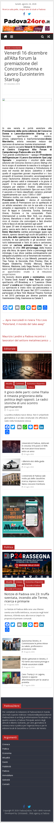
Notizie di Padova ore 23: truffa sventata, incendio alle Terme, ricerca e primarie (26, 597)
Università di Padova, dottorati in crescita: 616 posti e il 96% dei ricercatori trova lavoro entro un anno (35, 447)
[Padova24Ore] (5, 37)
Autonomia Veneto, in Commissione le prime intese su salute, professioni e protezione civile (35, 644)
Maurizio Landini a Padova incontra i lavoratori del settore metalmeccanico (26, 338)
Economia (6, 753)
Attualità (9, 383)
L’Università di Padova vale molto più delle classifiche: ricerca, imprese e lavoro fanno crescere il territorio (34, 479)
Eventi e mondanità (13, 48)
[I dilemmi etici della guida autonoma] (11, 460)
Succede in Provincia (14, 589)
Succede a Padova (33, 585)
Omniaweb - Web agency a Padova (33, 813)
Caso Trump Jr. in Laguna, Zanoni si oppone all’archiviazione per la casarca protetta (35, 678)
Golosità (6, 779)
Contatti (6, 784)
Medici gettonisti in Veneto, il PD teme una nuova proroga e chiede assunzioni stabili (35, 661)
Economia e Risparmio (36, 383)
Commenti (20, 383)
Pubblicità (6, 766)
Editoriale (9, 387)
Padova (5, 771)
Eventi (5, 762)
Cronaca (19, 582)
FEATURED (21, 387)
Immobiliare (7, 775)
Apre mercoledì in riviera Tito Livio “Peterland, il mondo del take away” (24, 322)
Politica (31, 387)
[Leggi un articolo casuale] (49, 36)
